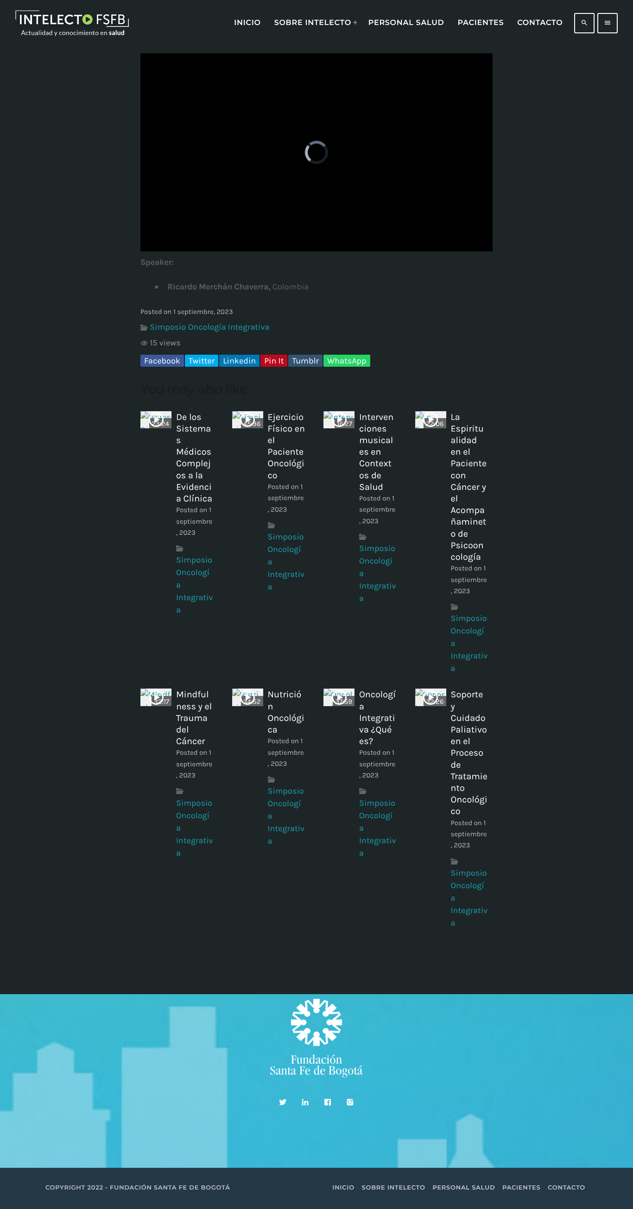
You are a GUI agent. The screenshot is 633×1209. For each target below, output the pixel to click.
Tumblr (305, 361)
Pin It (274, 361)
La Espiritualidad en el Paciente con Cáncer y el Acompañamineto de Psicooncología (469, 487)
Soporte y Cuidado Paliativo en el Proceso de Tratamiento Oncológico (469, 752)
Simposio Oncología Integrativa (209, 327)
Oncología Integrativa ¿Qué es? (377, 717)
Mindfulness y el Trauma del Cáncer (194, 717)
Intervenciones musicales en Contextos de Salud (376, 452)
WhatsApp (346, 361)
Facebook (162, 361)
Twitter (202, 361)
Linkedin (239, 361)
